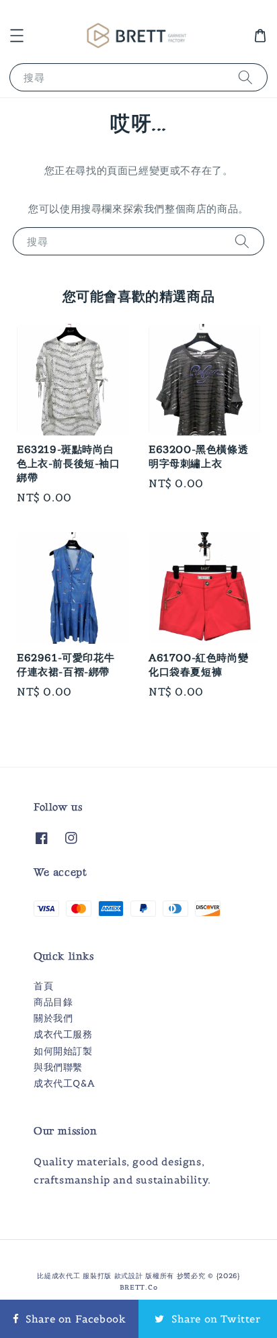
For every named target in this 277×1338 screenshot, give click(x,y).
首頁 (43, 986)
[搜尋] (245, 77)
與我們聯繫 (58, 1067)
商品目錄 (53, 1002)
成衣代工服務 (63, 1034)
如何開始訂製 (63, 1051)
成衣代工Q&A (64, 1083)
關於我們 (53, 1018)
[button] (17, 35)
